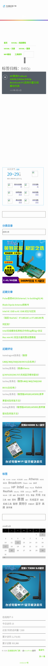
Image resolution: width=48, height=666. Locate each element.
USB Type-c (28, 492)
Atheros (34, 479)
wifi (35, 491)
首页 (5, 43)
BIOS (5, 483)
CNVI (30, 483)
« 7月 (3, 557)
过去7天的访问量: (10, 630)
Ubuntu (16, 492)
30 (42, 550)
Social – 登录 (24, 48)
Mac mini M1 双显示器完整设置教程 (19, 337)
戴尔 (26, 500)
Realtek (8, 491)
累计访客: (7, 643)
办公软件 (21, 495)
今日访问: (7, 623)
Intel (20, 487)
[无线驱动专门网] (9, 7)
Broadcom (15, 483)
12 (18, 542)
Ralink (38, 487)
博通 (32, 495)
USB (22, 491)
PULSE (32, 488)
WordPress (28, 650)
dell (35, 483)
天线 (38, 494)
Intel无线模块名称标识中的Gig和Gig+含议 (22, 330)
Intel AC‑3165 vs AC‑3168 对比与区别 (19, 311)
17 (5, 546)
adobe (25, 479)
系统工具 (7, 504)
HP (13, 487)
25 (12, 550)
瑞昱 (42, 500)
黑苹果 (9, 507)
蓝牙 (38, 503)
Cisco (25, 483)
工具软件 (18, 54)
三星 (10, 495)
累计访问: (7, 636)
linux (27, 487)
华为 (27, 495)
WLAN (5, 495)
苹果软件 (31, 504)
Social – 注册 (9, 48)
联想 (15, 503)
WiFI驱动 (7, 54)
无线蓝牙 (34, 499)
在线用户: (7, 617)
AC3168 (8, 479)
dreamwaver (6, 488)
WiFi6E (41, 492)
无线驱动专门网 (14, 650)
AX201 (42, 479)
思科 (14, 499)
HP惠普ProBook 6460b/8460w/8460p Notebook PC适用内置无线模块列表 (24, 81)
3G (4, 479)
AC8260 (14, 479)
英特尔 (23, 503)
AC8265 (20, 479)
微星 (9, 500)
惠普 (20, 499)
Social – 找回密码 (18, 43)
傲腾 (14, 495)
